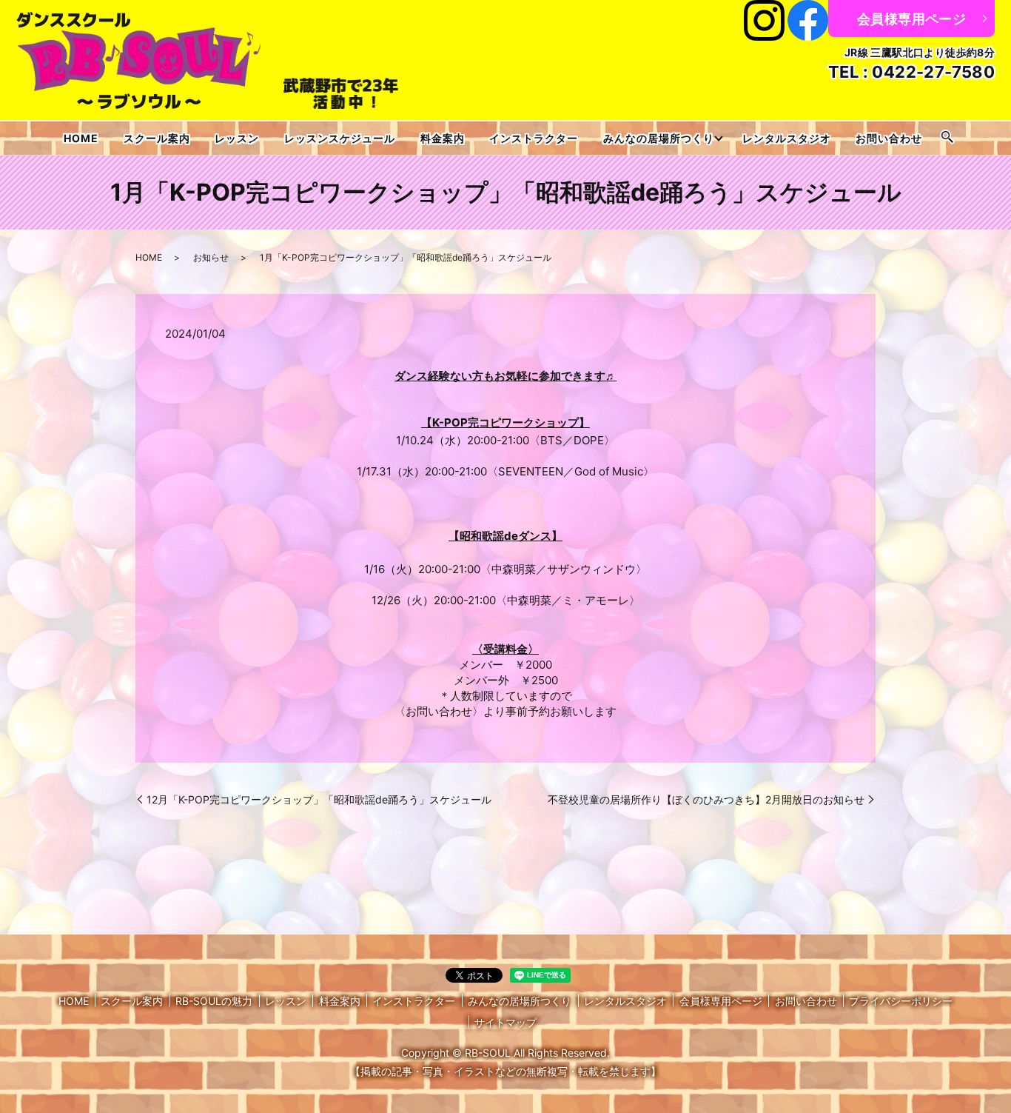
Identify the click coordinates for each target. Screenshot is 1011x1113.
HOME (81, 138)
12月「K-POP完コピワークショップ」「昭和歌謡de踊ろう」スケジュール (319, 799)
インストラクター (533, 138)
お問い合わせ (889, 138)
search (947, 138)
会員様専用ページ (911, 19)
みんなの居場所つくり (658, 138)
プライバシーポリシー (901, 1001)
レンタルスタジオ (786, 138)
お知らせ (211, 257)
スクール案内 (157, 138)
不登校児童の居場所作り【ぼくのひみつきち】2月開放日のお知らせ (706, 799)
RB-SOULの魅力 (213, 1001)
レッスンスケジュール (339, 138)
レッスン (237, 138)
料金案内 (442, 138)
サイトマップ (505, 1022)
